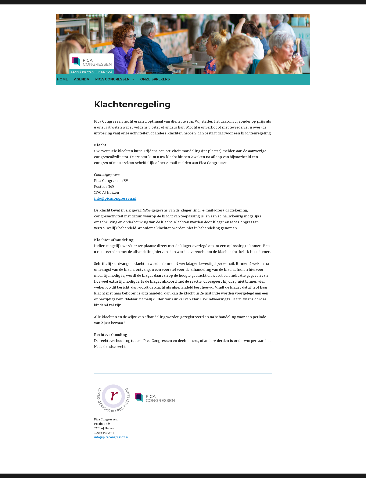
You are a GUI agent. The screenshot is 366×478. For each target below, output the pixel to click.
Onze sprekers (155, 79)
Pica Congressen (112, 79)
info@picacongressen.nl (115, 198)
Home (62, 79)
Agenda (81, 79)
